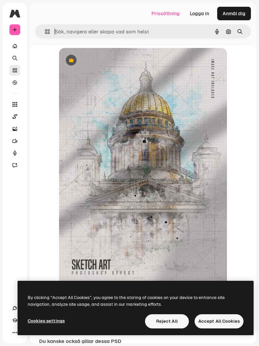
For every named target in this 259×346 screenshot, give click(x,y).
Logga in (199, 13)
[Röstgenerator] (14, 153)
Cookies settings (46, 321)
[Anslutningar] (14, 308)
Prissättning (165, 13)
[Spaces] (14, 116)
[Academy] (14, 320)
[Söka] (14, 58)
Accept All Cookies (219, 321)
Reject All (167, 321)
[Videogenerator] (14, 140)
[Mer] (14, 332)
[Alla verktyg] (14, 104)
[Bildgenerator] (14, 128)
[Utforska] (14, 82)
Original (102, 60)
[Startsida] (14, 46)
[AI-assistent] (14, 165)
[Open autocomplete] (44, 31)
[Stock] (14, 70)
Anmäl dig (234, 13)
